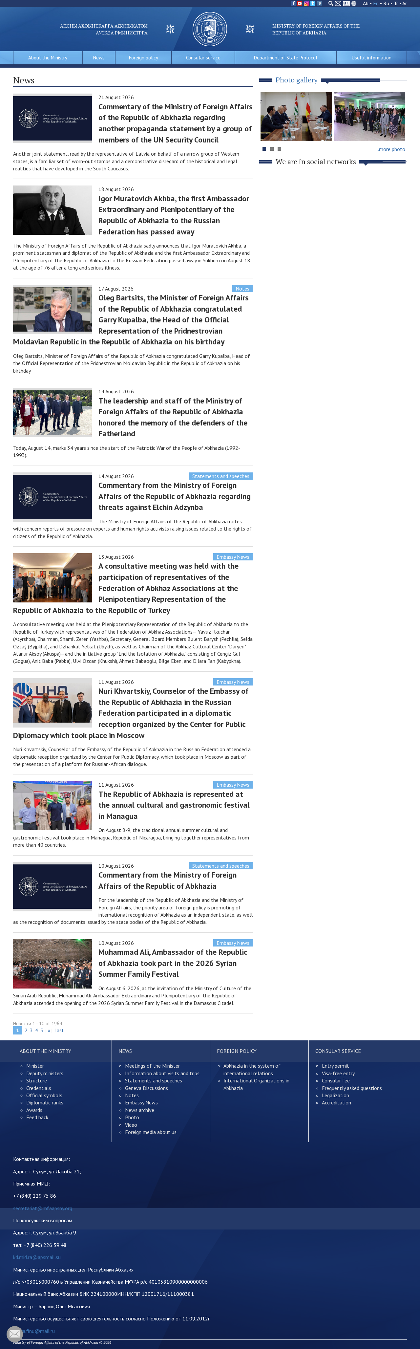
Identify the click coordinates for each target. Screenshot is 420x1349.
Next (398, 129)
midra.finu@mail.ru (34, 1331)
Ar (404, 3)
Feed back (37, 1117)
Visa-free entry (338, 1073)
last (59, 1030)
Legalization (335, 1095)
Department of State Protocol (285, 57)
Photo (132, 1117)
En (376, 3)
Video (131, 1124)
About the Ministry (47, 57)
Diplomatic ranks (44, 1102)
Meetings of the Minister (152, 1065)
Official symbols (44, 1095)
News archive (139, 1110)
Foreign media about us (151, 1132)
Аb (365, 3)
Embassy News (233, 557)
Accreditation (336, 1102)
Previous (268, 129)
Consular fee (336, 1080)
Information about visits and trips (162, 1073)
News (99, 57)
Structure (36, 1080)
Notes (242, 288)
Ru (386, 3)
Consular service (203, 57)
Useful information (371, 57)
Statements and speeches (220, 476)
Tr (396, 3)
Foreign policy (143, 57)
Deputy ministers (44, 1073)
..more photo (391, 149)
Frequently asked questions (352, 1088)
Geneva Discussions (146, 1088)
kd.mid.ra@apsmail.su (37, 1257)
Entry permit (335, 1065)
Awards (34, 1110)
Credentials (38, 1088)
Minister (35, 1065)
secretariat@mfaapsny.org (42, 1208)
